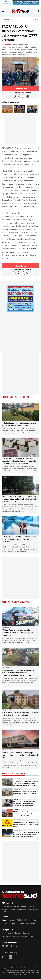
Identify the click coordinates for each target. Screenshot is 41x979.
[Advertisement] (20, 334)
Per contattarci (7, 933)
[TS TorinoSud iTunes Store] (10, 957)
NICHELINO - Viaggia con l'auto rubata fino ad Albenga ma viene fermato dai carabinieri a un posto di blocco (26, 834)
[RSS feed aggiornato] (3, 946)
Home (4, 920)
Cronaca (35, 19)
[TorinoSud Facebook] (12, 946)
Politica (19, 920)
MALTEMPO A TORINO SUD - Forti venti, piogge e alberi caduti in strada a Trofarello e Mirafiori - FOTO (19, 499)
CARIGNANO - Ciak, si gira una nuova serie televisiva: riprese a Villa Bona (20, 713)
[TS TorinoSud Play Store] (4, 957)
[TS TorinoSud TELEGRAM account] (16, 946)
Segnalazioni (30, 923)
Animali (34, 920)
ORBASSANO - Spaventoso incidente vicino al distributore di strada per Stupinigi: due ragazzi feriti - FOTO (18, 672)
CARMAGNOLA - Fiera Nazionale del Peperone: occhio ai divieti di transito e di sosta (26, 824)
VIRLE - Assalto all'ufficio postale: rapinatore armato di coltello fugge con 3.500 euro (18, 632)
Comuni (21, 923)
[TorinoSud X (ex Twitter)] (7, 946)
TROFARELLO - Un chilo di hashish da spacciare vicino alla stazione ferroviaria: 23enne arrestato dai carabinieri (19, 461)
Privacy (18, 933)
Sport (13, 923)
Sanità (27, 920)
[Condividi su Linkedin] (23, 96)
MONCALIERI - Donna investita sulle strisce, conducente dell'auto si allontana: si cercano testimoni (25, 803)
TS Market (5, 923)
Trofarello (5, 44)
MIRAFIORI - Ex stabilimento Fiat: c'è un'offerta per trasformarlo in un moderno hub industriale (25, 814)
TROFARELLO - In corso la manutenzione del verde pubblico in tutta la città (19, 424)
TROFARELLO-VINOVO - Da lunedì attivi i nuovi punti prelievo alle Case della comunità (19, 539)
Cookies (26, 933)
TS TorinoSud (19, 968)
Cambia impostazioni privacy (22, 936)
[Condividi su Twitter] (18, 96)
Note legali (6, 936)
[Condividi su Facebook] (14, 96)
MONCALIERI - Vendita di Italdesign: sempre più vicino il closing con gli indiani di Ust (20, 755)
